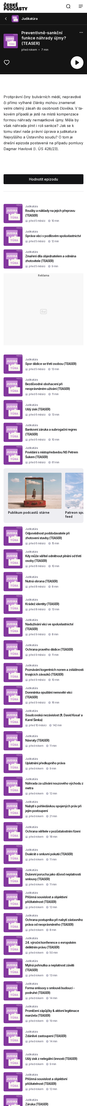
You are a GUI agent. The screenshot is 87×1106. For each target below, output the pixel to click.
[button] (68, 6)
